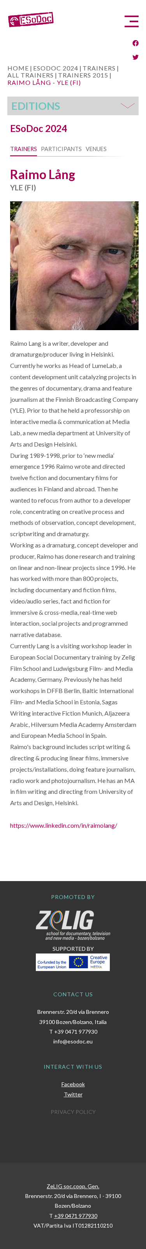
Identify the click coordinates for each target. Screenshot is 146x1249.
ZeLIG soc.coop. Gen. (73, 1186)
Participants (61, 149)
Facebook (73, 1084)
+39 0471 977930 (75, 1031)
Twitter (73, 1094)
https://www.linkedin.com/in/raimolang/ (63, 825)
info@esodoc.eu (73, 1041)
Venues (96, 149)
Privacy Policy (73, 1111)
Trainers (23, 149)
